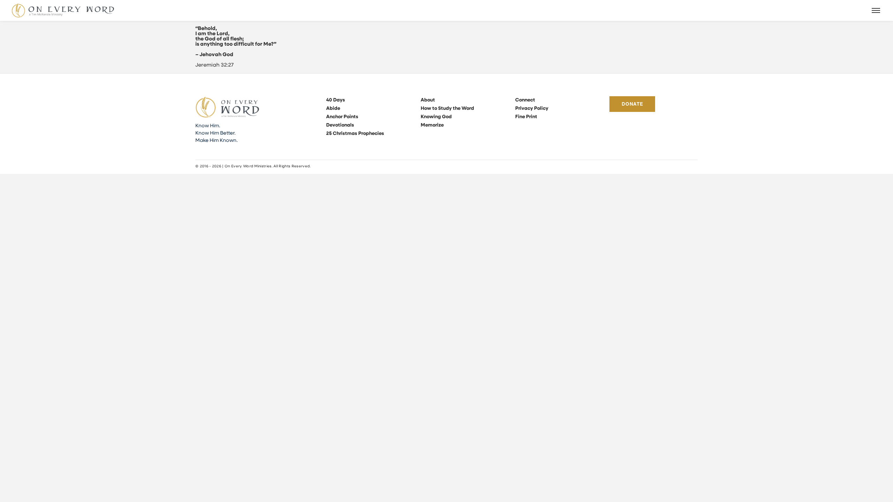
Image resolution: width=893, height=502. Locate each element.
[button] (876, 10)
